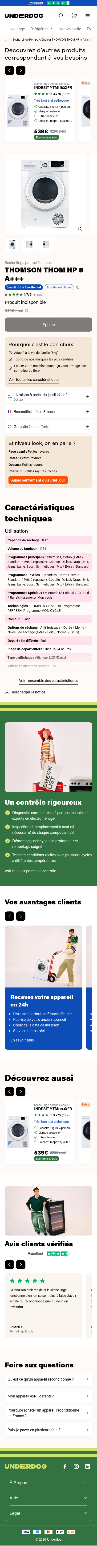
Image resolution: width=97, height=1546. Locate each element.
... (5, 39)
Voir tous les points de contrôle (30, 870)
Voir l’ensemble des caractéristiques (48, 680)
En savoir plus (22, 1039)
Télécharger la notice (28, 691)
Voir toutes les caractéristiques (33, 379)
